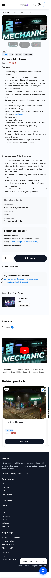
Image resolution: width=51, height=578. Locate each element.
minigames (19, 114)
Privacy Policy (8, 544)
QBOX (4, 491)
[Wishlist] (43, 390)
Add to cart (30, 258)
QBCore (5, 487)
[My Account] (39, 5)
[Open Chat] (43, 571)
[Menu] (6, 5)
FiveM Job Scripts (31, 369)
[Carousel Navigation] (43, 293)
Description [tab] (7, 321)
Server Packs (7, 526)
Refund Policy (8, 541)
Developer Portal (9, 559)
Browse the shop (9, 473)
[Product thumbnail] (10, 302)
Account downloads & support (16, 282)
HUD (4, 512)
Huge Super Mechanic (14, 422)
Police (4, 505)
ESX (4, 484)
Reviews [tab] (7, 327)
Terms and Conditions (11, 537)
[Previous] (42, 293)
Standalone (7, 494)
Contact (5, 552)
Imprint (5, 556)
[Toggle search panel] (34, 4)
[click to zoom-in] (24, 27)
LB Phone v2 (24, 298)
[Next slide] (43, 27)
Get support (23, 473)
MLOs (4, 519)
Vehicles (5, 523)
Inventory (6, 516)
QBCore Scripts (22, 372)
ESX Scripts (12, 12)
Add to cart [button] (24, 441)
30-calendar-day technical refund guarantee (21, 279)
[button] (44, 5)
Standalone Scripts (36, 372)
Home (4, 12)
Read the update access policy (24, 242)
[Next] (46, 293)
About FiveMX (8, 548)
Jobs (4, 509)
